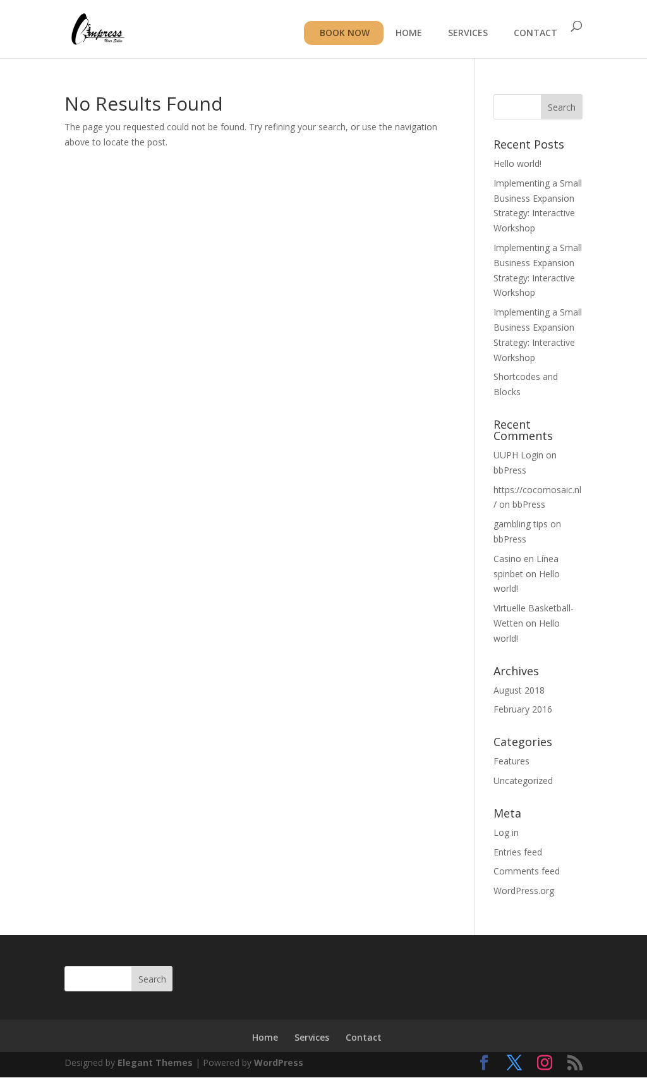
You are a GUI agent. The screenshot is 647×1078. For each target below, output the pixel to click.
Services (311, 1037)
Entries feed (517, 852)
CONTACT (535, 33)
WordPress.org (523, 891)
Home (265, 1037)
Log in (506, 832)
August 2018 (519, 690)
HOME (409, 33)
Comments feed (526, 871)
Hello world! (517, 163)
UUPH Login (518, 455)
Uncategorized (523, 781)
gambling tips (520, 524)
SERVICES (468, 33)
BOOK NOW (345, 33)
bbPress (509, 470)
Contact (364, 1037)
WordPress (278, 1063)
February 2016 (522, 709)
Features (511, 761)
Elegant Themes (155, 1063)
